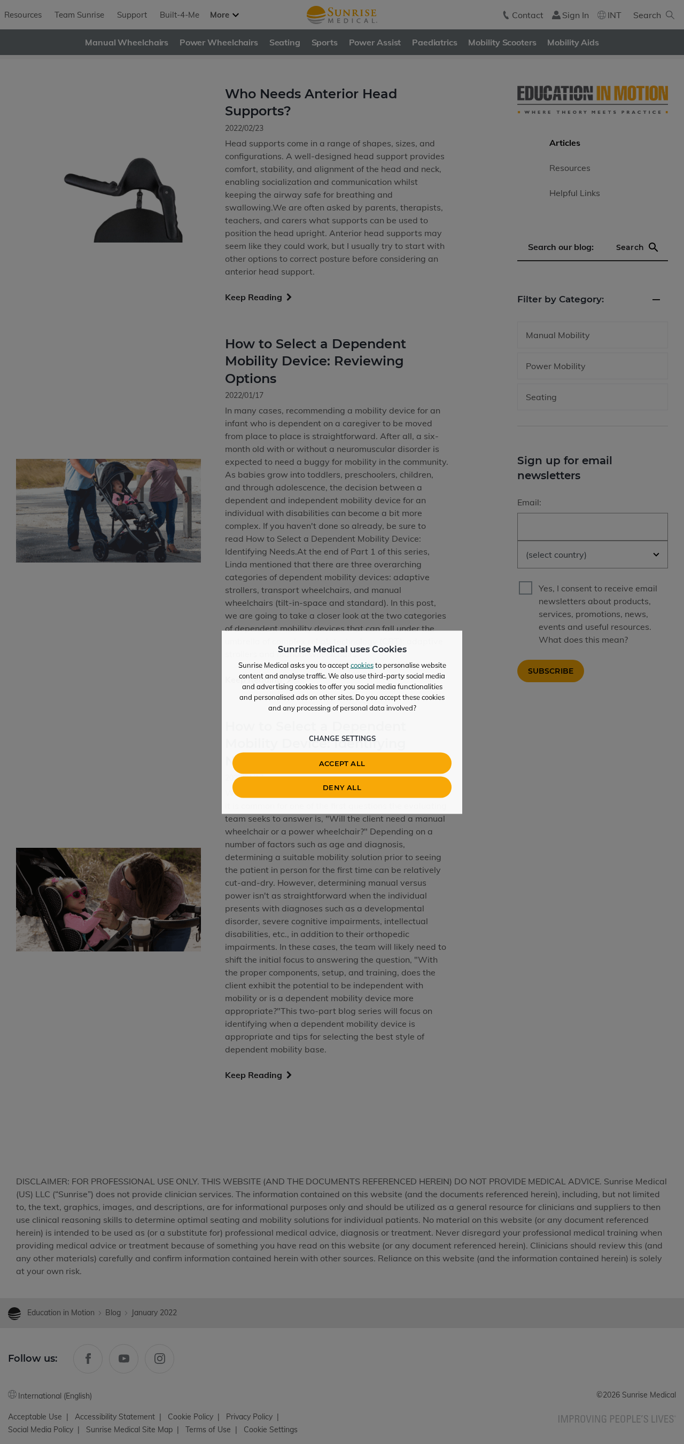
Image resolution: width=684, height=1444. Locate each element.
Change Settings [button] (342, 737)
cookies (362, 664)
